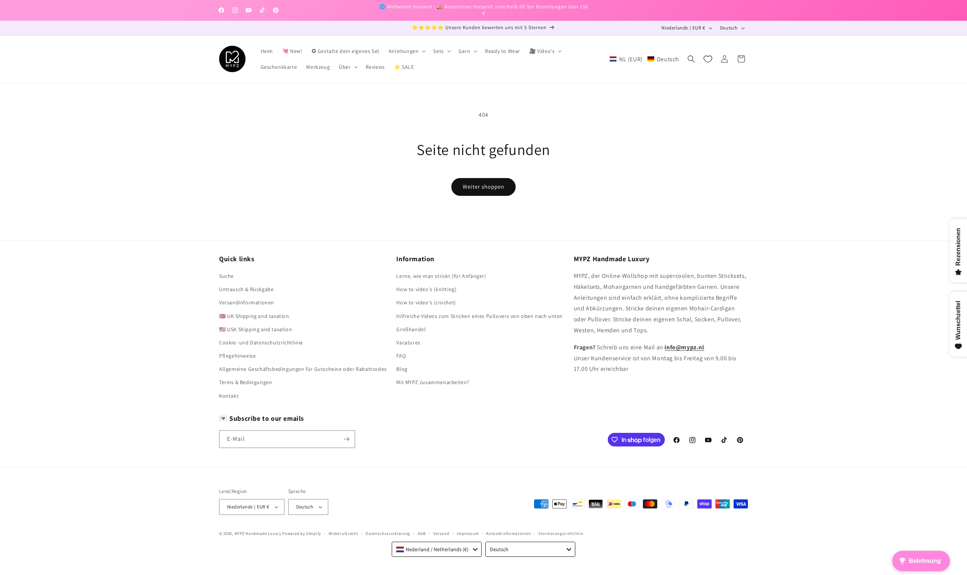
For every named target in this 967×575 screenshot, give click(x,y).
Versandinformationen (246, 302)
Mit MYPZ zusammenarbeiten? (433, 382)
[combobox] (437, 549)
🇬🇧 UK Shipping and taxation (254, 316)
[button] (406, 51)
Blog (401, 369)
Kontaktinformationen (508, 533)
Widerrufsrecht (343, 533)
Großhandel (411, 329)
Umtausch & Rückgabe (246, 289)
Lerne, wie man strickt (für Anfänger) (441, 276)
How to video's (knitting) (426, 289)
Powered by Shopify (301, 533)
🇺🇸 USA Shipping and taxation (255, 329)
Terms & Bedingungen (245, 382)
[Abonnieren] (346, 439)
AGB (422, 533)
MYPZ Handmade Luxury (258, 533)
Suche (226, 276)
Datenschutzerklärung (388, 533)
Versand (441, 533)
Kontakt (229, 395)
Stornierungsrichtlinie (560, 533)
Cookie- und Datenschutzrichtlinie (261, 342)
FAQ (401, 355)
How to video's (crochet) (426, 302)
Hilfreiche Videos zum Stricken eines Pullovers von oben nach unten (479, 316)
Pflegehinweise (237, 355)
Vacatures (408, 342)
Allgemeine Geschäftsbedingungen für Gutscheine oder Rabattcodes (303, 369)
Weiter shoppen (483, 186)
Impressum (468, 533)
